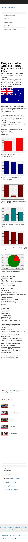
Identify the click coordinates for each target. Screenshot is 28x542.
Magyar (10, 527)
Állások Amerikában (9, 15)
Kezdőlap (3, 527)
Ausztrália (8, 529)
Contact (24, 535)
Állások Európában (9, 22)
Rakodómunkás (14, 413)
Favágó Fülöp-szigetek (12, 490)
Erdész (12, 420)
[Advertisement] (14, 46)
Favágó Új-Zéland (11, 482)
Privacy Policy (17, 535)
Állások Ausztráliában (10, 29)
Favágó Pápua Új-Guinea (13, 478)
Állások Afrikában (8, 26)
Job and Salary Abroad (8, 7)
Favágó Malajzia (10, 486)
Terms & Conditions (7, 535)
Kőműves (13, 406)
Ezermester (13, 433)
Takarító (12, 426)
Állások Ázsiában (8, 19)
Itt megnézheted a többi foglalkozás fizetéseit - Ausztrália (12, 392)
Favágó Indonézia (11, 475)
